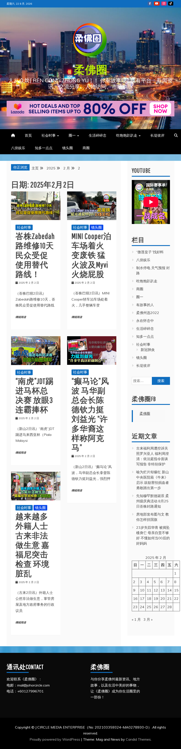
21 (169, 598)
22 (176, 598)
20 (162, 598)
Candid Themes (138, 739)
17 (142, 598)
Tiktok (170, 4)
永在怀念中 (145, 320)
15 (176, 590)
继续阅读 (20, 317)
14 (169, 590)
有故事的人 (145, 305)
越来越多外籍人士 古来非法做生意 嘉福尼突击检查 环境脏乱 (32, 545)
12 (156, 590)
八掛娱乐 (18, 148)
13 (162, 590)
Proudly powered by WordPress (55, 739)
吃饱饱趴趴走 (126, 135)
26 (156, 607)
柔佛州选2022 (147, 312)
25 (149, 607)
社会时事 (48, 135)
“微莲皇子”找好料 (150, 252)
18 (149, 598)
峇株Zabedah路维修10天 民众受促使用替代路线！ (35, 255)
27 (162, 607)
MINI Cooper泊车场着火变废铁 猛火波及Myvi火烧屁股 (91, 255)
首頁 (28, 135)
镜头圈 (67, 148)
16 (135, 598)
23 (135, 607)
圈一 (72, 135)
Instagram (163, 4)
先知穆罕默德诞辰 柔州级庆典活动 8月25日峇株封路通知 (152, 501)
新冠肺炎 (148, 349)
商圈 (86, 148)
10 (142, 590)
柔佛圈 (90, 69)
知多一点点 (44, 148)
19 (156, 598)
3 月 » (148, 619)
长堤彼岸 (157, 135)
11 (149, 590)
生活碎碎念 (97, 135)
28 (169, 607)
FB (150, 4)
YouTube (157, 4)
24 (142, 607)
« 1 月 (136, 619)
